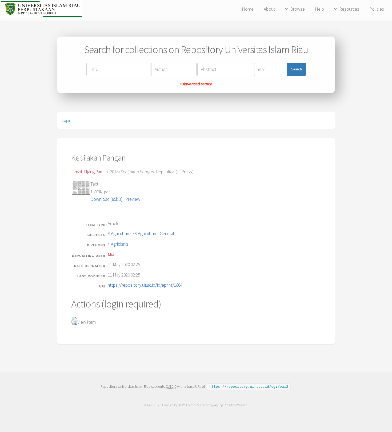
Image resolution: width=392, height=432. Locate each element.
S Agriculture (119, 234)
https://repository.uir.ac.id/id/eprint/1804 (145, 285)
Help (319, 9)
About (269, 9)
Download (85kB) (106, 199)
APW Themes (187, 405)
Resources (349, 9)
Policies (376, 9)
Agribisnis (119, 244)
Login (66, 120)
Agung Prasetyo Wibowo (230, 405)
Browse (297, 9)
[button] (74, 321)
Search (296, 69)
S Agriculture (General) (155, 234)
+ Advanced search (196, 83)
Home (248, 9)
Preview (132, 199)
